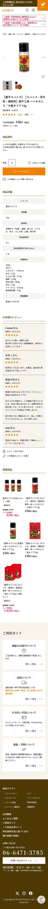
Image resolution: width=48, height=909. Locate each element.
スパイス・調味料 (23, 34)
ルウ (29, 793)
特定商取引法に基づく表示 (15, 831)
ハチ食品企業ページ (12, 827)
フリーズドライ (33, 798)
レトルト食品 (10, 802)
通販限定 (31, 807)
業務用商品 (32, 802)
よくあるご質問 (10, 818)
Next (43, 57)
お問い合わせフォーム (21, 860)
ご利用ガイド (9, 822)
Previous (4, 57)
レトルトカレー (11, 793)
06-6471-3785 (23, 852)
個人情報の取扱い (11, 835)
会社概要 (7, 814)
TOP (4, 34)
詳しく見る (31, 664)
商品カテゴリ (9, 788)
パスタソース (10, 798)
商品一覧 (11, 34)
